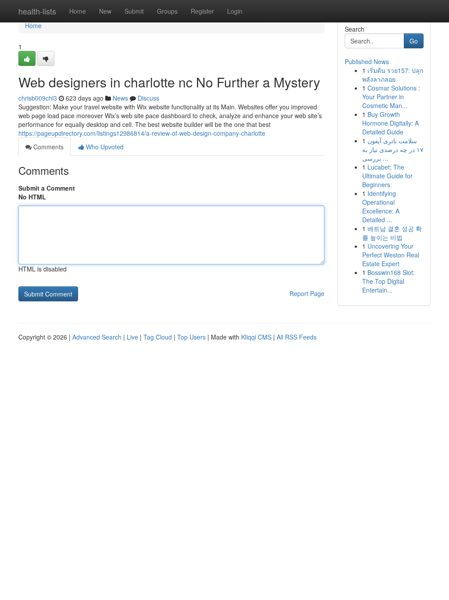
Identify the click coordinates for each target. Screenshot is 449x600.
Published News (367, 61)
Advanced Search (96, 337)
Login (234, 11)
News (120, 98)
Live (132, 337)
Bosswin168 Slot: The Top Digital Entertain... (388, 281)
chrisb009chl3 (37, 98)
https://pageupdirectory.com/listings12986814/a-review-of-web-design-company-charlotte (141, 133)
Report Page (306, 293)
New (105, 11)
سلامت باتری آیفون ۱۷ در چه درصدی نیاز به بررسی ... (393, 149)
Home (77, 11)
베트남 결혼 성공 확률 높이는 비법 (392, 233)
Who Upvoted (104, 146)
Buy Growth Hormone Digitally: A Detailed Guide (390, 123)
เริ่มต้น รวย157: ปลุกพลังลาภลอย (392, 74)
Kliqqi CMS (256, 337)
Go (414, 40)
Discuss (148, 98)
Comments (48, 146)
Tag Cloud (157, 337)
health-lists (37, 11)
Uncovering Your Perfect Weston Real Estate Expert (390, 255)
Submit (134, 11)
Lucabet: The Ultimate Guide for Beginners (387, 176)
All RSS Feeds (297, 337)
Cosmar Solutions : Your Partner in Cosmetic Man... (391, 96)
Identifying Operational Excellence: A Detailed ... (380, 206)
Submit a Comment (46, 188)
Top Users (191, 337)
